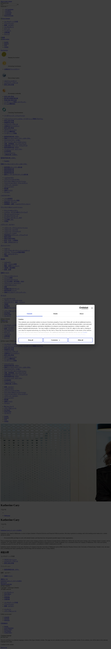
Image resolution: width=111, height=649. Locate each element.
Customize (54, 340)
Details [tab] (55, 313)
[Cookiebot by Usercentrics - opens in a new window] (80, 308)
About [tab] (81, 313)
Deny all (30, 340)
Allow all (80, 340)
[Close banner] (92, 308)
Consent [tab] (29, 313)
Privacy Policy (80, 334)
